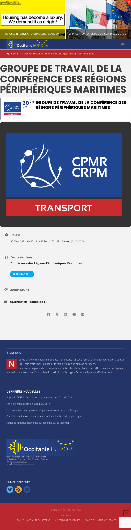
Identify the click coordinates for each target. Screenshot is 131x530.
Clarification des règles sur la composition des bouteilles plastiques (44, 416)
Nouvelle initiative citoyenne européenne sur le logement (38, 423)
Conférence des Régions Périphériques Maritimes (46, 263)
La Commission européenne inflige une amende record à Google (42, 410)
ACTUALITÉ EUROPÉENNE (38, 520)
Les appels (88, 520)
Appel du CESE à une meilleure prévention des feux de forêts (40, 397)
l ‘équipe (19, 520)
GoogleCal (38, 302)
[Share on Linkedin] (65, 314)
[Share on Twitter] (57, 314)
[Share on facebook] (48, 314)
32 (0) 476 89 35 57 (18, 462)
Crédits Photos (66, 515)
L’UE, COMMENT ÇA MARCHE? (67, 520)
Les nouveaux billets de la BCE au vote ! (28, 404)
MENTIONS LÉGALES (107, 520)
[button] (123, 45)
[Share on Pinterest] (74, 314)
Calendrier (18, 302)
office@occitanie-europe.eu (23, 464)
